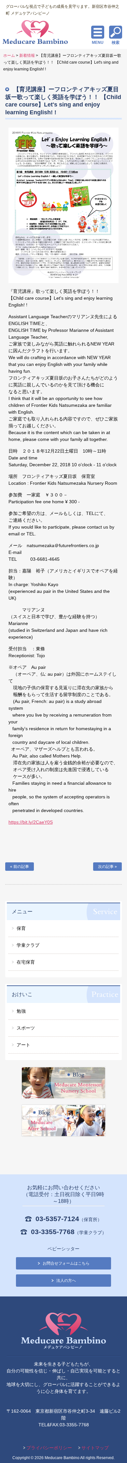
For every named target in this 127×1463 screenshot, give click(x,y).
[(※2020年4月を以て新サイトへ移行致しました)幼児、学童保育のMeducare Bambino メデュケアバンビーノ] (63, 1332)
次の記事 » (107, 866)
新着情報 (27, 55)
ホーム (9, 55)
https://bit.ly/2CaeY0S (30, 822)
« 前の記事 (19, 866)
